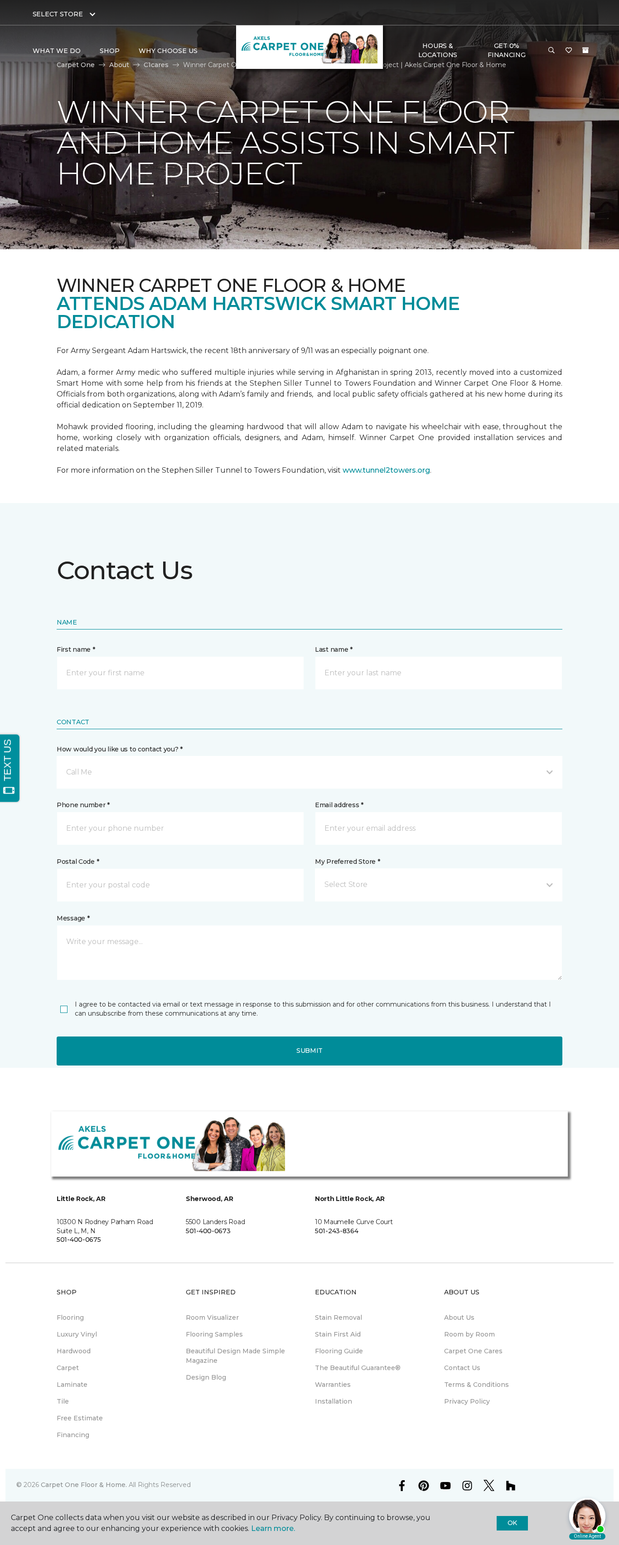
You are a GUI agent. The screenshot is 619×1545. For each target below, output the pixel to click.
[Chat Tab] (309, 772)
